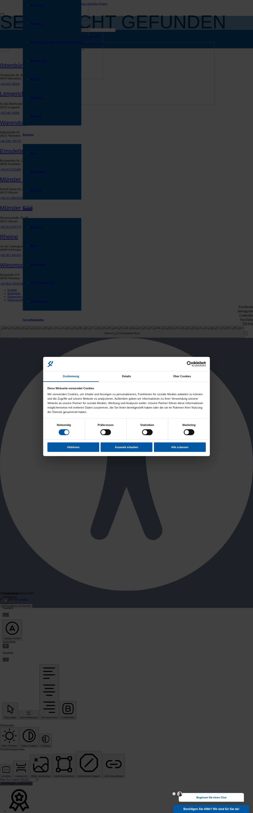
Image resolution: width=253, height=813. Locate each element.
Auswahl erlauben (126, 447)
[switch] (105, 432)
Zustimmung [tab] (71, 376)
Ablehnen (73, 447)
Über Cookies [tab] (182, 376)
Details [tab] (126, 376)
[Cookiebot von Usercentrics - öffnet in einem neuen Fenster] (189, 364)
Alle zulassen (179, 447)
